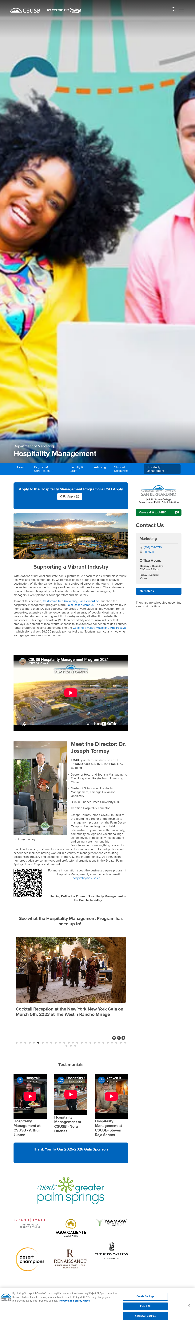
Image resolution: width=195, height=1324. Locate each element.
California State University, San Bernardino (71, 601)
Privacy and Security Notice (74, 1300)
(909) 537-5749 (153, 547)
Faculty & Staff (76, 469)
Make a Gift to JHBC (152, 512)
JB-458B (149, 552)
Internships (146, 591)
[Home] (25, 10)
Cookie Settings (145, 1296)
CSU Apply (67, 496)
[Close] (189, 1305)
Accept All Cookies (145, 1316)
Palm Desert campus (80, 605)
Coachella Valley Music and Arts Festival (99, 628)
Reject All (145, 1306)
